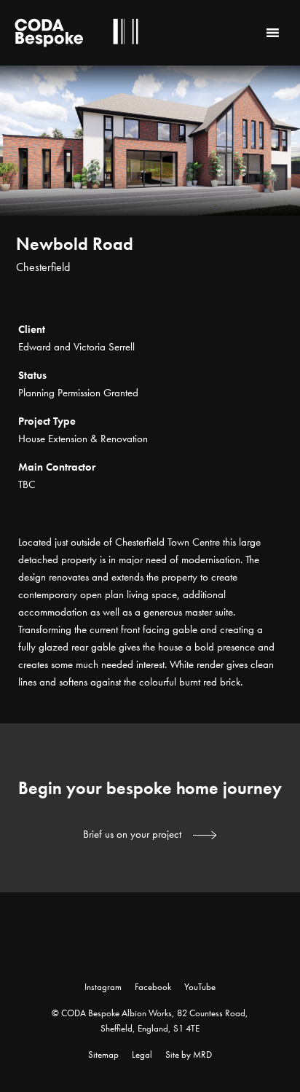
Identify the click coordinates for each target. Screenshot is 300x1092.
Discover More (270, 298)
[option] (150, 186)
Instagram (103, 987)
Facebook (153, 987)
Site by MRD (188, 1054)
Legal (142, 1054)
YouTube (200, 987)
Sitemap (103, 1054)
